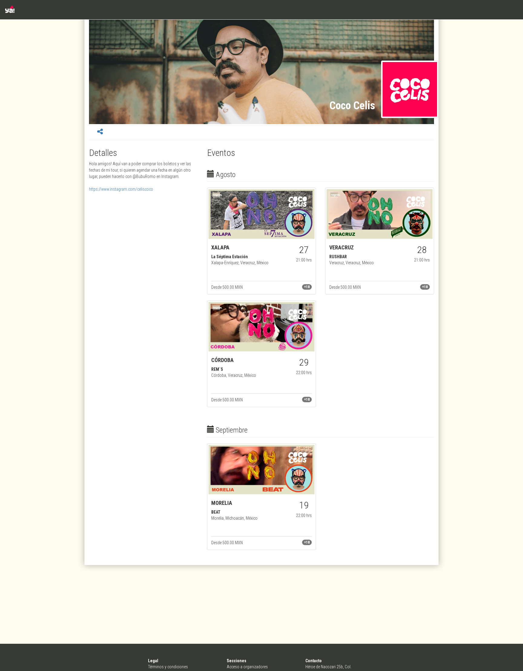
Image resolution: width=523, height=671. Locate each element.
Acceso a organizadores (247, 666)
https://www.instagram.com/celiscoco (121, 189)
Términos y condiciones (168, 666)
